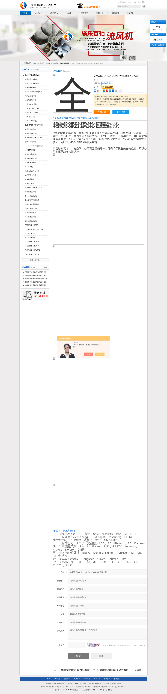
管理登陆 (109, 690)
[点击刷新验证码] (93, 645)
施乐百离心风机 (30, 175)
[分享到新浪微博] (107, 90)
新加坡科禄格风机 (31, 154)
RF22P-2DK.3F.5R (31, 225)
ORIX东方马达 (30, 117)
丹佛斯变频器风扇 (31, 208)
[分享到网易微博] (115, 90)
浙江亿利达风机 (30, 142)
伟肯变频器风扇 (30, 213)
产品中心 (41, 63)
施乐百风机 (29, 167)
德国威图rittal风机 (31, 79)
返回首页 (123, 2)
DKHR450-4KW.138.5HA (34, 229)
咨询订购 (102, 112)
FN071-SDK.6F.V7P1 (32, 250)
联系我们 (143, 2)
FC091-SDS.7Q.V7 (31, 233)
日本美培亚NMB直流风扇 (34, 137)
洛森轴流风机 (29, 179)
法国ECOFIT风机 (31, 104)
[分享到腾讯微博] (109, 90)
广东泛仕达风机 (30, 96)
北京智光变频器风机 (32, 200)
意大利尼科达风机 (31, 158)
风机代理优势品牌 (52, 63)
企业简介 (38, 13)
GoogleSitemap (67, 690)
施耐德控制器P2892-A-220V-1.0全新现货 (75, 670)
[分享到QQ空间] (104, 90)
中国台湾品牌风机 (31, 133)
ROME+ (45, 267)
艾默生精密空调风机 (32, 204)
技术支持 (84, 13)
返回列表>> (139, 670)
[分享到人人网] (112, 90)
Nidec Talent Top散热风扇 (34, 146)
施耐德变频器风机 (31, 221)
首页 (25, 13)
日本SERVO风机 (31, 121)
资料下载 (99, 13)
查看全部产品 (35, 260)
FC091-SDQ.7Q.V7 (31, 238)
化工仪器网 (85, 690)
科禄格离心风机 (30, 163)
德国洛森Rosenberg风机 (33, 92)
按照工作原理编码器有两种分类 (36, 282)
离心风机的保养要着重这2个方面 (36, 279)
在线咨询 (115, 13)
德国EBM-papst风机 (32, 83)
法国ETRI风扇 (30, 150)
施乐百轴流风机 (30, 129)
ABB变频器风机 (30, 217)
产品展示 (69, 13)
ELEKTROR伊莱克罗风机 (34, 125)
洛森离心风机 (29, 183)
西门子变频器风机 (31, 196)
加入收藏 (133, 2)
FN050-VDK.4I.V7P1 (32, 242)
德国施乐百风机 (30, 87)
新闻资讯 (54, 13)
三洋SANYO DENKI (32, 108)
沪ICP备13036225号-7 (98, 690)
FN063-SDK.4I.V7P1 (32, 246)
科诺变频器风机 (30, 192)
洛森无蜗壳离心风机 (32, 171)
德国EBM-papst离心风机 (33, 188)
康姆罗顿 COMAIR (31, 112)
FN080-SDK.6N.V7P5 (32, 254)
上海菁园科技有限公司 (60, 5)
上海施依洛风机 (30, 100)
